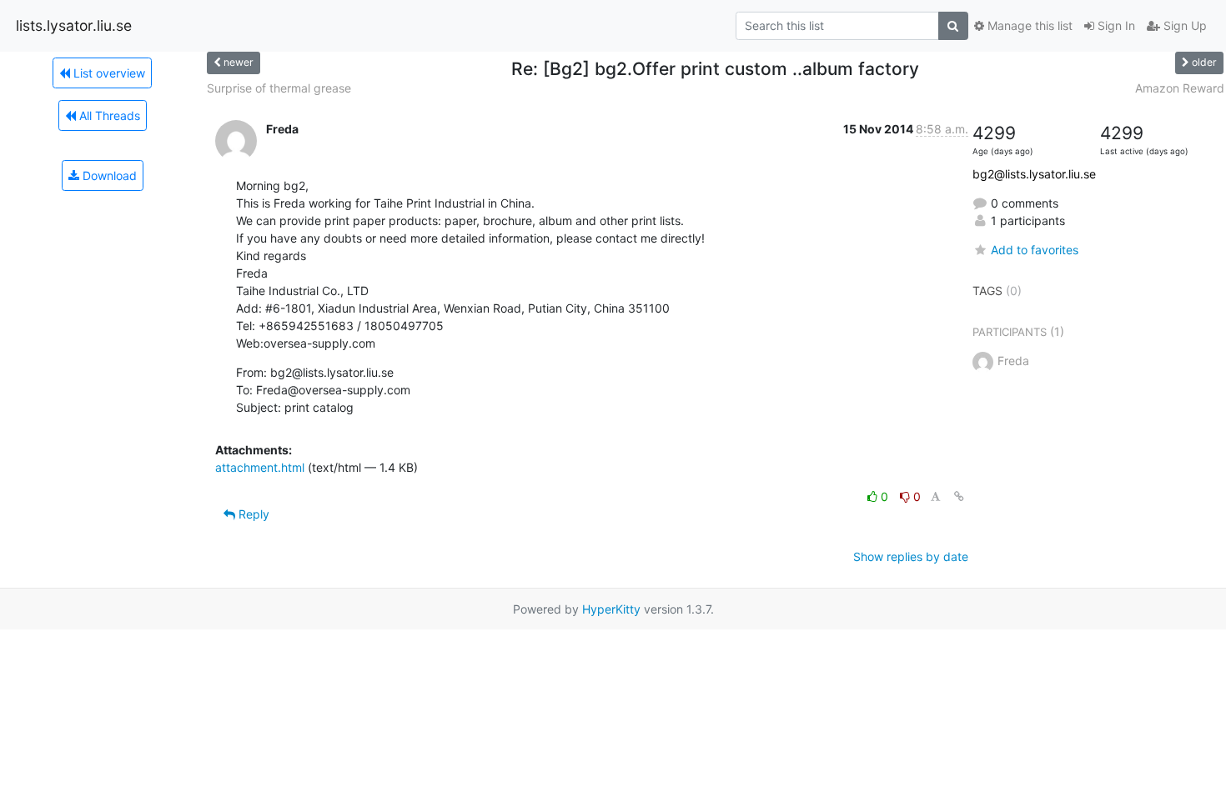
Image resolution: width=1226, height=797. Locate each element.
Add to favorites (1034, 250)
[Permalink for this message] (959, 496)
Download (108, 175)
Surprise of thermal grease (279, 88)
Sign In (1114, 25)
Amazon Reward (1179, 88)
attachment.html (259, 467)
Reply (252, 514)
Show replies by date (910, 556)
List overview (107, 73)
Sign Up (1183, 25)
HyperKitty (611, 609)
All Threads (108, 115)
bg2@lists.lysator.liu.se (1034, 174)
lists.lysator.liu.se (74, 25)
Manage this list (1028, 25)
